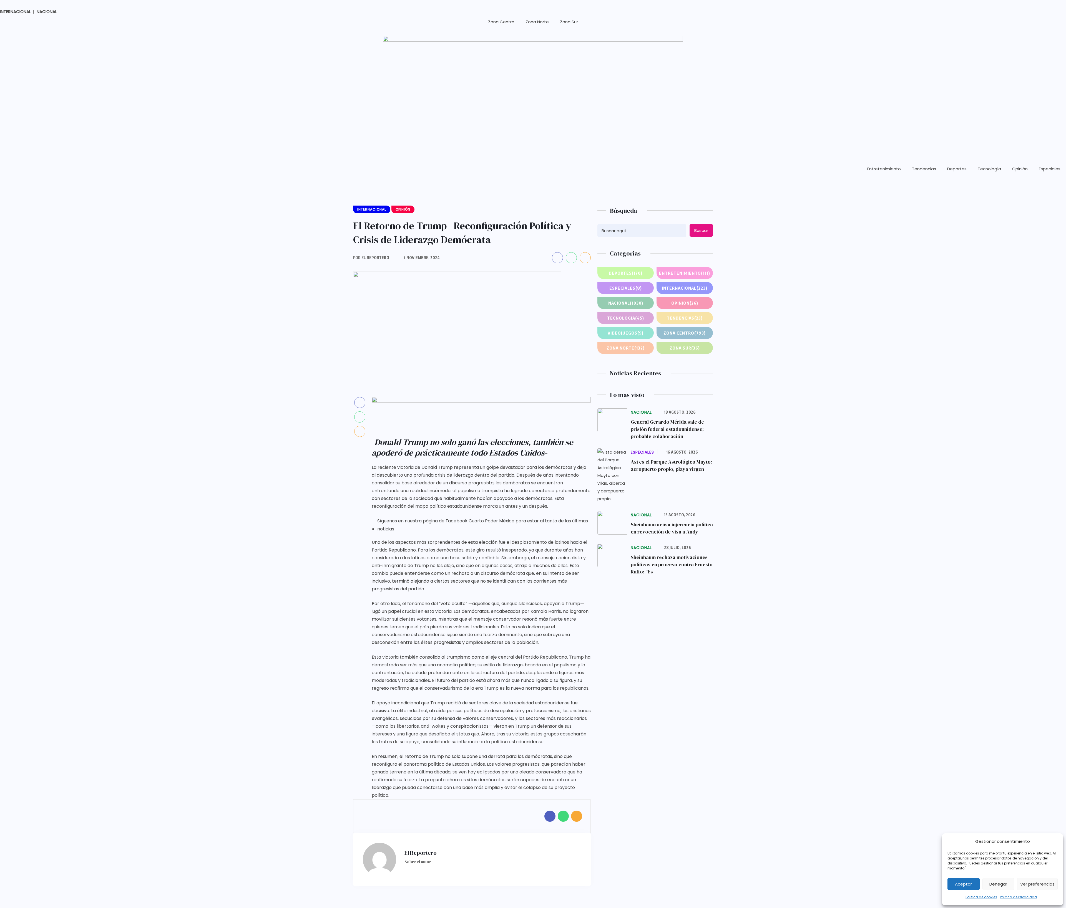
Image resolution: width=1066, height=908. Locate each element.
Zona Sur (569, 22)
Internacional (684, 287)
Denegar (998, 884)
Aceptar (963, 884)
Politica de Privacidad (1018, 897)
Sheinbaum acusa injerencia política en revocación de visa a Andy (672, 528)
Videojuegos (625, 332)
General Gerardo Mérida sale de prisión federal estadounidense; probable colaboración (667, 429)
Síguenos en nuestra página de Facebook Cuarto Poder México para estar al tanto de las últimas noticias (482, 525)
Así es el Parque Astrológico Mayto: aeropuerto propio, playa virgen (671, 465)
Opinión (1020, 169)
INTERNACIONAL (15, 11)
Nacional (625, 302)
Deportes (957, 169)
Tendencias (924, 169)
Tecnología (989, 169)
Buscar (701, 230)
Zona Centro (501, 22)
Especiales (1049, 169)
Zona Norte (537, 22)
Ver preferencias (1037, 884)
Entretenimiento (884, 169)
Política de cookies (981, 897)
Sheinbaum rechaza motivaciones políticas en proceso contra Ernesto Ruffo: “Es (672, 564)
